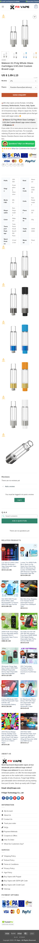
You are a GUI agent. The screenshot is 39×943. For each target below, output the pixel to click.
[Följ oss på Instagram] (7, 798)
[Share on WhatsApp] (3, 165)
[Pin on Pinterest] (18, 165)
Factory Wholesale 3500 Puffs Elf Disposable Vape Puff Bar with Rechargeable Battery (10, 701)
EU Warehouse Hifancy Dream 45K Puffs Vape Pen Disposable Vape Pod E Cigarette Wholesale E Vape (28, 702)
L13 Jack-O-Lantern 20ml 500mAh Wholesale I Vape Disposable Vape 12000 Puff (10, 565)
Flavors (4, 87)
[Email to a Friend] (14, 165)
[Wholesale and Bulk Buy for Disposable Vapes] (19, 6)
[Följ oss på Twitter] (11, 798)
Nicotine (4, 81)
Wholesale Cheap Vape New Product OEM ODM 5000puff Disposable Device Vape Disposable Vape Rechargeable (10, 670)
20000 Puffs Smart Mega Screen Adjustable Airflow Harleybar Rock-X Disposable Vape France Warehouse (10, 635)
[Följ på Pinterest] (14, 798)
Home (4, 60)
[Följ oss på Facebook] (3, 798)
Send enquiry (19, 95)
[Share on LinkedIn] (22, 165)
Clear (35, 77)
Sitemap (22, 937)
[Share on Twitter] (11, 165)
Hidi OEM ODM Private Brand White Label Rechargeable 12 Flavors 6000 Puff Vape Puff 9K (10, 601)
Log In (19, 500)
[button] (3, 6)
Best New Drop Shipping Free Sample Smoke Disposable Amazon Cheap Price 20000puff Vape (28, 602)
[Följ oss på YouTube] (22, 798)
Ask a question (19, 521)
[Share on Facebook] (7, 165)
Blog (16, 937)
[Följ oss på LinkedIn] (18, 798)
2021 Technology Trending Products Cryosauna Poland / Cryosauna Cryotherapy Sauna (28, 670)
